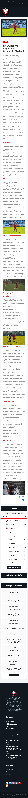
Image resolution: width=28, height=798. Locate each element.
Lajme (5, 41)
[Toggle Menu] (25, 12)
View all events (14, 675)
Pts (25, 516)
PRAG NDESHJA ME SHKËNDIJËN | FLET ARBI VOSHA (12, 740)
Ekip (7, 516)
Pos (3, 516)
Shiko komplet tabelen (14, 567)
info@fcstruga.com (9, 3)
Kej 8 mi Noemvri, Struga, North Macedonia (14, 1)
